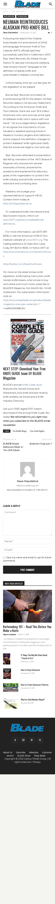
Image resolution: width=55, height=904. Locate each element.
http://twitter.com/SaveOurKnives (22, 264)
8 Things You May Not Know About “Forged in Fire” (34, 656)
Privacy (37, 762)
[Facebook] (15, 740)
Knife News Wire (18, 11)
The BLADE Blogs (22, 16)
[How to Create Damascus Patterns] (10, 687)
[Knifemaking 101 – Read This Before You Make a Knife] (27, 606)
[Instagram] (23, 740)
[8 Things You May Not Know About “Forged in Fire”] (6, 658)
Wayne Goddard (9, 634)
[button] (5, 4)
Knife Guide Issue (32, 384)
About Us (7, 752)
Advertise (33, 752)
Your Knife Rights (37, 431)
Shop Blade (39, 755)
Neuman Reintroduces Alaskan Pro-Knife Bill (26, 24)
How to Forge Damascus (30, 669)
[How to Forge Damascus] (7, 673)
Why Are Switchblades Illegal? (33, 699)
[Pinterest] (32, 740)
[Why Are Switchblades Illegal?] (10, 703)
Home (5, 11)
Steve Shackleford (10, 32)
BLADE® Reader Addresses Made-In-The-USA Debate (13, 447)
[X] (40, 740)
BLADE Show (23, 755)
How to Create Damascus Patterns (34, 684)
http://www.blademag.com (27, 485)
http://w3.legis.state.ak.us (17, 203)
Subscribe (21, 752)
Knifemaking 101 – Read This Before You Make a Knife (27, 628)
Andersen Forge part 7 (40, 443)
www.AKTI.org (34, 239)
